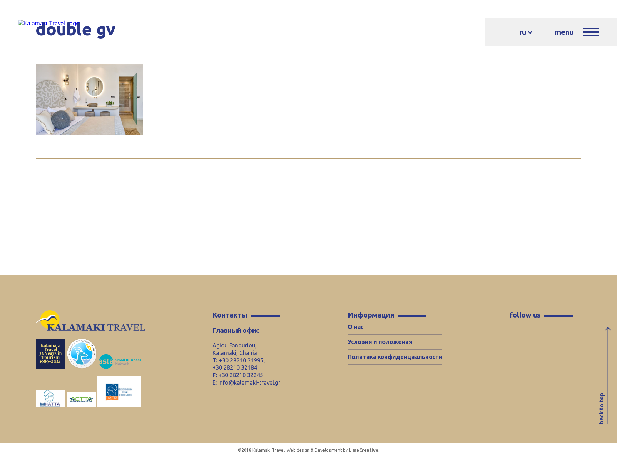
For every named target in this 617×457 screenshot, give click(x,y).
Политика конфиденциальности (395, 357)
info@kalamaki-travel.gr (249, 382)
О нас (355, 327)
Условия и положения (380, 342)
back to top (601, 408)
